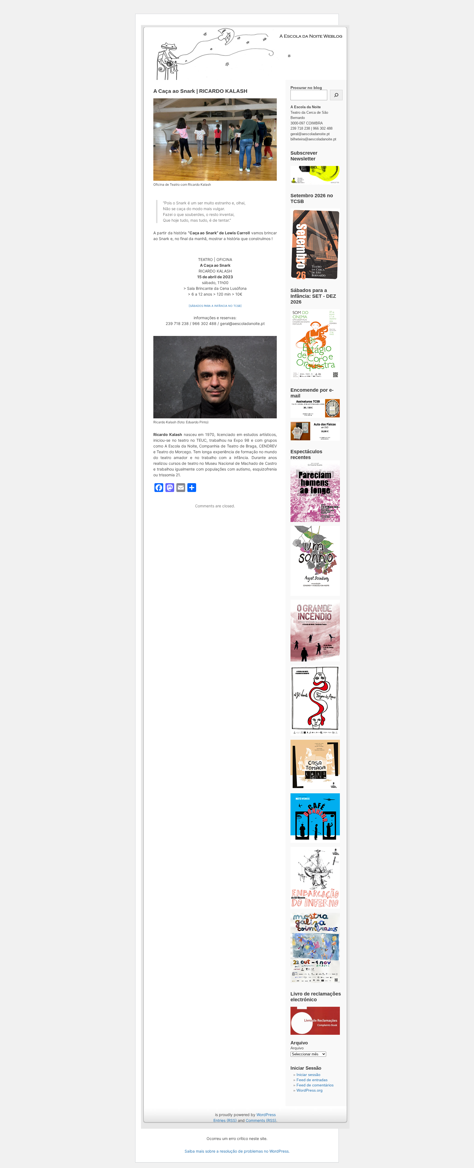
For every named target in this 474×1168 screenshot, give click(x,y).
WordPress (266, 1114)
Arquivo (297, 1048)
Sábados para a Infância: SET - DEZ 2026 (313, 296)
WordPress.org (310, 1090)
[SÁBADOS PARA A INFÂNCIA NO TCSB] (215, 305)
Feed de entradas (312, 1080)
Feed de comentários (315, 1085)
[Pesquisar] (336, 95)
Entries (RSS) (225, 1120)
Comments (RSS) (261, 1120)
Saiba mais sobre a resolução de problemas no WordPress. (237, 1151)
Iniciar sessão (308, 1074)
